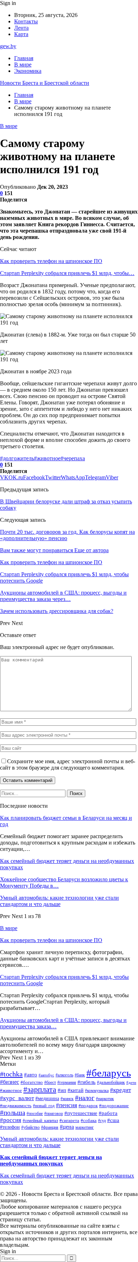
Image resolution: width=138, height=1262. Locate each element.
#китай (76, 1090)
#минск (67, 1098)
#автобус (46, 1075)
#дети (131, 1083)
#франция (49, 1127)
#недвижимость (15, 1105)
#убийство (30, 1127)
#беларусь (108, 1073)
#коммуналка (97, 1090)
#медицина (47, 1098)
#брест (50, 1082)
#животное (47, 458)
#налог (84, 1098)
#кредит (120, 1090)
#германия (66, 1082)
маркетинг (84, 1127)
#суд (102, 1120)
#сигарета (69, 1120)
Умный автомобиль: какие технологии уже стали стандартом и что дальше (59, 901)
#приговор (53, 1113)
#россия (10, 1120)
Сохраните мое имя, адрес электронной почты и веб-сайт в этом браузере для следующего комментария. (67, 764)
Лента (21, 28)
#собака (89, 1120)
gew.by (8, 46)
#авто (30, 1074)
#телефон (10, 1127)
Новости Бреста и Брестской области (44, 83)
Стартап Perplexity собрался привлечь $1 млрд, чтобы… (67, 273)
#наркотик (105, 1098)
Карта (21, 34)
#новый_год (43, 1105)
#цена (67, 1127)
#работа (108, 1113)
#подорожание (114, 1105)
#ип (62, 1090)
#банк (80, 1075)
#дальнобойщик (111, 1082)
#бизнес (9, 1082)
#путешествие (80, 1113)
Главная (23, 58)
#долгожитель (17, 458)
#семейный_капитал (40, 1120)
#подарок (88, 1105)
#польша (12, 1112)
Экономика (27, 71)
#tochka (11, 1074)
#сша (113, 1120)
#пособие (35, 1113)
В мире (22, 65)
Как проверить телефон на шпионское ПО (51, 261)
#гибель (86, 1082)
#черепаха (73, 458)
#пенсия (66, 1105)
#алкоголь (64, 1075)
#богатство (32, 1082)
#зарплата (39, 1089)
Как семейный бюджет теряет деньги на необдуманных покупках (51, 1160)
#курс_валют (17, 1098)
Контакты (26, 21)
